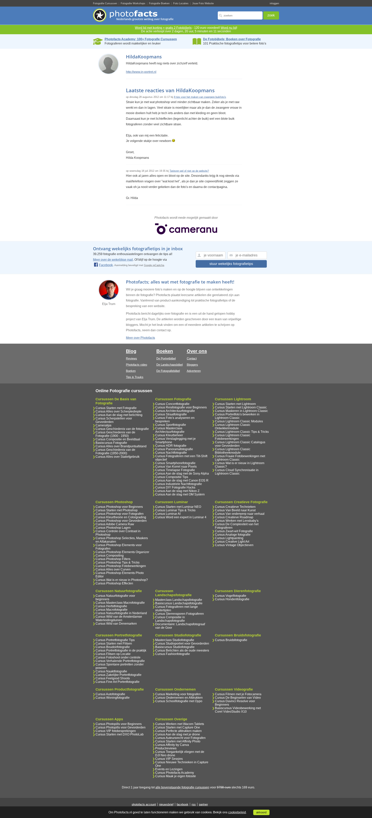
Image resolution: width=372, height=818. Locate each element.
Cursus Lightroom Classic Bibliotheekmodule (232, 450)
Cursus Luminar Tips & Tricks (175, 510)
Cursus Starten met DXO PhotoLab (120, 734)
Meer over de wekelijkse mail (113, 259)
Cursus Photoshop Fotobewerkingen (121, 566)
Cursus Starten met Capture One (177, 727)
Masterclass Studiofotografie (174, 640)
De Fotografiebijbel (168, 370)
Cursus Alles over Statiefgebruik (118, 456)
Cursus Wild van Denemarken (116, 623)
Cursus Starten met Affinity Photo (177, 741)
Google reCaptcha (154, 265)
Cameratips (103, 425)
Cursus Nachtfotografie (171, 452)
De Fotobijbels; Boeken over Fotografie (232, 39)
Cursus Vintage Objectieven (234, 545)
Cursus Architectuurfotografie (175, 410)
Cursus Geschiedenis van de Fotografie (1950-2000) (115, 451)
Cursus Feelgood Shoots (113, 678)
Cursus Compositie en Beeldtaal (118, 439)
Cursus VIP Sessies (169, 758)
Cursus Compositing (110, 555)
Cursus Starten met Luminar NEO (178, 506)
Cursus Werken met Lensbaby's (236, 520)
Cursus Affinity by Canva (172, 744)
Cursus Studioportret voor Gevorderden (182, 643)
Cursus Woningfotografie (113, 697)
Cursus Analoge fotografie (233, 534)
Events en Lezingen (169, 769)
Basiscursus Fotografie (111, 442)
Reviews (131, 358)
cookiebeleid (237, 812)
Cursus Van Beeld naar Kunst (235, 510)
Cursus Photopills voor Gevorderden (121, 727)
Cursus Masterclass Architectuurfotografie (169, 430)
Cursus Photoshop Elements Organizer (122, 552)
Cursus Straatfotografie (171, 414)
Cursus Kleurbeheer (169, 435)
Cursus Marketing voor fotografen (178, 694)
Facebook (106, 265)
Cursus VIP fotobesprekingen (116, 731)
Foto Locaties (181, 3)
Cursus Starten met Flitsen (114, 643)
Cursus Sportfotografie (170, 424)
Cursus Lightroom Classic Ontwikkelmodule (232, 426)
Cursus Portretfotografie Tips (115, 640)
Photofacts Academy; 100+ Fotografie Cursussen (141, 39)
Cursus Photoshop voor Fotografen (120, 513)
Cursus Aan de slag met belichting (119, 415)
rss (194, 804)
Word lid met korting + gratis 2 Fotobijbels (163, 27)
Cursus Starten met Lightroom (235, 404)
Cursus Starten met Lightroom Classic (241, 407)
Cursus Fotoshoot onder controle (118, 657)
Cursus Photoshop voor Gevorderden (121, 520)
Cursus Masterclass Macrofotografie (120, 602)
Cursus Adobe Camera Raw (115, 524)
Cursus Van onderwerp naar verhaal (239, 513)
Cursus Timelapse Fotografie (175, 470)
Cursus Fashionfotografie (172, 654)
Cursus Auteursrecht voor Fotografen (180, 737)
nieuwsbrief (166, 804)
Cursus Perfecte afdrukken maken (178, 731)
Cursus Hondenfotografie (232, 599)
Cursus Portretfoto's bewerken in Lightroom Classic (237, 416)
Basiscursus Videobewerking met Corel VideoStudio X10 (238, 709)
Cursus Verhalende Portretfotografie (120, 661)
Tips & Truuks (134, 377)
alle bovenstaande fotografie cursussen (182, 787)
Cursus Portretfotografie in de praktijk (121, 650)
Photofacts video (136, 364)
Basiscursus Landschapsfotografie (178, 603)
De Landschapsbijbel (169, 364)
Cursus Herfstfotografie (111, 606)
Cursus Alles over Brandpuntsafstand (121, 446)
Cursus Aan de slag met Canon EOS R (181, 480)
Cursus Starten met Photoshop (117, 510)
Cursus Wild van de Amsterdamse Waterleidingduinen (119, 618)
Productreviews (166, 748)
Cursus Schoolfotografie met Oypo (178, 701)
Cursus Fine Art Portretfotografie (118, 681)
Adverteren (194, 370)
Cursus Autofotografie (110, 694)
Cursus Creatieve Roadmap (234, 517)
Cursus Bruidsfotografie (231, 640)
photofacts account (144, 804)
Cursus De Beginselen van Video (238, 697)
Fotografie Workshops (133, 3)
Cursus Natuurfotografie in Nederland (121, 613)
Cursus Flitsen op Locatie (113, 654)
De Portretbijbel (166, 358)
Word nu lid (228, 27)
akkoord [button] (261, 812)
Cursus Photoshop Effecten (114, 583)
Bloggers (192, 364)
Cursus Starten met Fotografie (116, 408)
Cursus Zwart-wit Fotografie (234, 531)
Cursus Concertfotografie (172, 404)
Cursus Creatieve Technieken (235, 506)
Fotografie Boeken (159, 3)
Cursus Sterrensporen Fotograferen (179, 613)
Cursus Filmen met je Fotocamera (238, 694)
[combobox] (240, 15)
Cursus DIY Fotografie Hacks (175, 487)
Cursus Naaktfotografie (111, 671)
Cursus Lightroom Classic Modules (239, 421)
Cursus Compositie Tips (171, 477)
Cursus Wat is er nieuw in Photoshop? (122, 579)
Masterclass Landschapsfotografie (178, 599)
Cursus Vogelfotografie (230, 595)
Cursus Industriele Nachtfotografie (178, 484)
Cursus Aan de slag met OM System (180, 494)
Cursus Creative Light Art (232, 541)
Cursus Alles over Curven (113, 569)
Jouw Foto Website (203, 3)
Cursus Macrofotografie (111, 609)
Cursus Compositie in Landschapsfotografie (170, 619)
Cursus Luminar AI (168, 513)
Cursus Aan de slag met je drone (177, 734)
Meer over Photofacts (140, 337)
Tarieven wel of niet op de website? (189, 170)
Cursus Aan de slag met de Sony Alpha (182, 473)
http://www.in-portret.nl (141, 71)
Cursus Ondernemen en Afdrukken (179, 697)
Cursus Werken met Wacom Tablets (179, 724)
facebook (182, 804)
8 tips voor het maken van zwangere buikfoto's (200, 97)
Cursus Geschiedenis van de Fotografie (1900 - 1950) (115, 434)
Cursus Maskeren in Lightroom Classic (241, 410)
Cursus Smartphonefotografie (175, 463)
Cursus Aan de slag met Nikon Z (177, 491)
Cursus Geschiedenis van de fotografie (122, 428)
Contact (192, 358)
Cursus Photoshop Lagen (113, 527)
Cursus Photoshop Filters (113, 559)
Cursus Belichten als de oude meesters (182, 650)
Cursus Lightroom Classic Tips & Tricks (242, 431)
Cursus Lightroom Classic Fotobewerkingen (232, 437)
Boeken (131, 370)
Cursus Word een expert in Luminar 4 (180, 517)
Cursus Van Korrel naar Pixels (176, 466)
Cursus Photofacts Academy (174, 772)
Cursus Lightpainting (229, 538)
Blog (131, 351)
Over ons (197, 351)
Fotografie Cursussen (105, 3)
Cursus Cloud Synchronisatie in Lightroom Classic (236, 471)
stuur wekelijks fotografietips (231, 264)
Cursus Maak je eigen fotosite (175, 776)
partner (203, 804)
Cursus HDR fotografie (170, 445)
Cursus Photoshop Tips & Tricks (118, 562)
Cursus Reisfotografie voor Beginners (181, 407)
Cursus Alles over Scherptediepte (118, 411)
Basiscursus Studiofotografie (175, 647)
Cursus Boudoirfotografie (113, 647)
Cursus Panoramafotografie (174, 449)
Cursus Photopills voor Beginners (119, 724)
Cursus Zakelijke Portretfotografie (118, 674)
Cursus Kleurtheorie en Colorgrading (121, 517)
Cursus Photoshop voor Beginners (119, 506)
